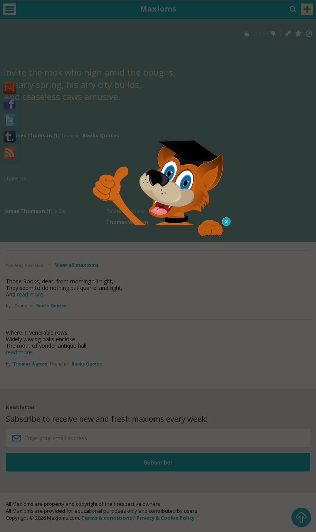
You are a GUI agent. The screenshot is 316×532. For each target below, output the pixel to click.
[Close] (226, 221)
